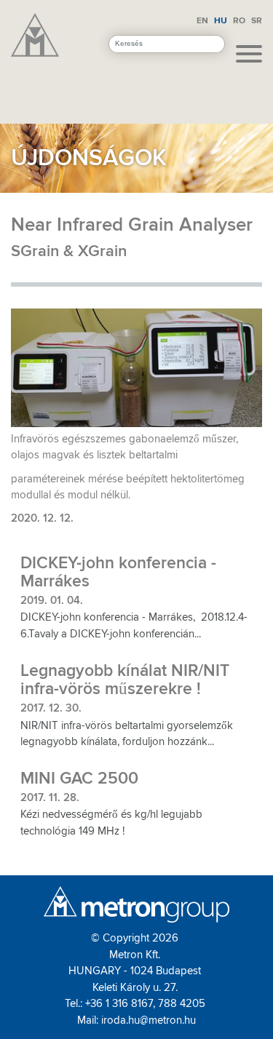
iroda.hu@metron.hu (148, 1020)
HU (220, 20)
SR (256, 20)
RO (239, 20)
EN (202, 20)
